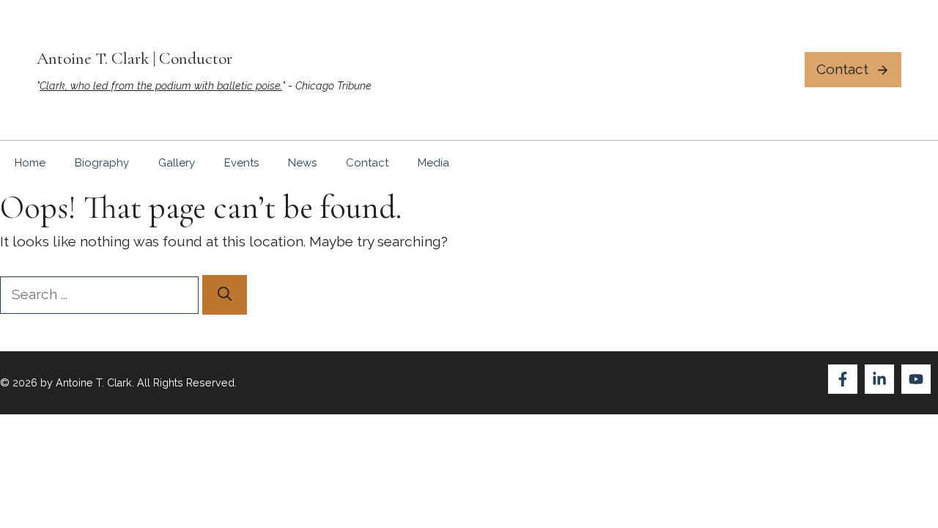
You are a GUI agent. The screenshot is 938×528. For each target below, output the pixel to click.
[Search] (224, 295)
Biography (102, 162)
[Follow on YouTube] (916, 379)
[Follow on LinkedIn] (879, 379)
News (302, 162)
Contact (367, 162)
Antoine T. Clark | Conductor (134, 58)
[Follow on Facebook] (842, 379)
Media (433, 162)
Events (241, 162)
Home (30, 162)
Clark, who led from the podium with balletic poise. (161, 86)
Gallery (176, 162)
